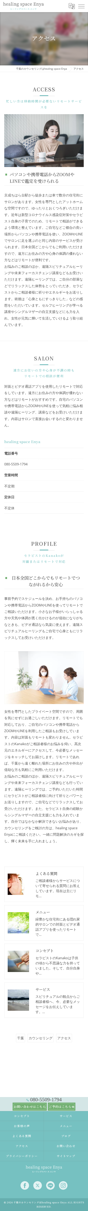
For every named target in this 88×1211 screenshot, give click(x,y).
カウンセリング (41, 1038)
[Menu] (81, 6)
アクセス (64, 1038)
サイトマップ (66, 1156)
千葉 (20, 1038)
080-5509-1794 (16, 464)
